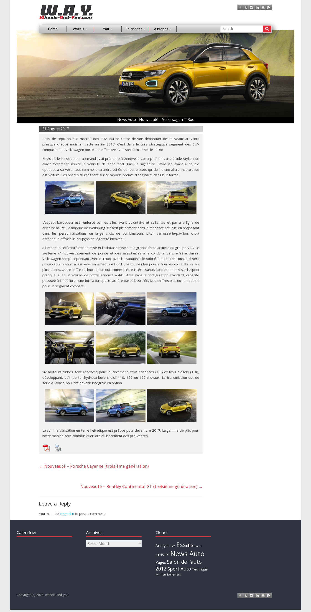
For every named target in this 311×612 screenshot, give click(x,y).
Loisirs (162, 554)
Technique (200, 569)
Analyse (163, 545)
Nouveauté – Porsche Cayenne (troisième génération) (94, 466)
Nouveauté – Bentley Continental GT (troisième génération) (141, 486)
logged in (67, 513)
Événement (174, 574)
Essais (185, 544)
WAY (158, 574)
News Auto (187, 553)
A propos (161, 29)
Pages (161, 562)
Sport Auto (179, 569)
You (163, 574)
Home (52, 29)
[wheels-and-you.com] (66, 7)
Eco (173, 546)
